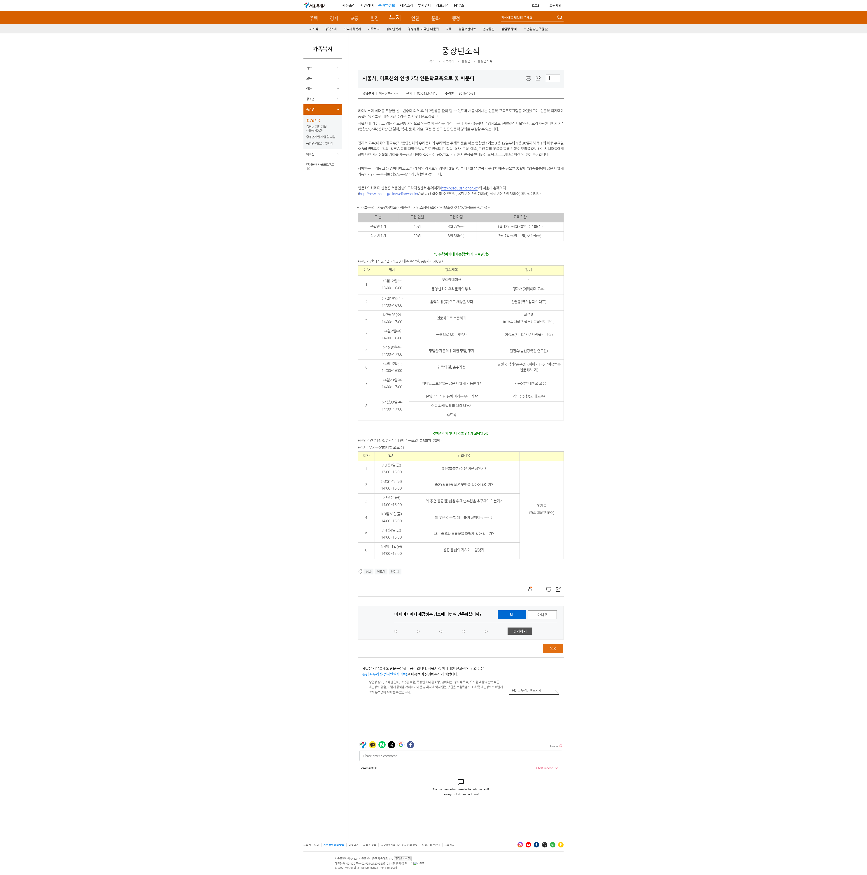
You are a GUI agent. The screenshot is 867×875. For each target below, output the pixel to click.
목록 (553, 648)
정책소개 (331, 29)
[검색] (560, 17)
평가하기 (520, 631)
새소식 (313, 29)
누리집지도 (451, 845)
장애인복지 (393, 29)
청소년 (310, 99)
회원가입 (555, 5)
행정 (456, 18)
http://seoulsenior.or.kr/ (459, 188)
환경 (375, 18)
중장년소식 (313, 120)
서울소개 (406, 5)
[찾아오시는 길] (403, 858)
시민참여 (367, 5)
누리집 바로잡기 (431, 845)
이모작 (381, 571)
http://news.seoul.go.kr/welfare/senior (388, 193)
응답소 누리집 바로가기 (526, 690)
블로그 (552, 844)
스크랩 (538, 78)
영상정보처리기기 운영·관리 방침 (399, 845)
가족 (309, 68)
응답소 (459, 5)
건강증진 (488, 29)
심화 (368, 571)
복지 (395, 18)
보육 (309, 78)
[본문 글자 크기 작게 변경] (556, 78)
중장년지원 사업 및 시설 (320, 137)
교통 (354, 18)
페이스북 (536, 844)
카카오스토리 (561, 844)
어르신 (310, 154)
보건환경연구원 (534, 29)
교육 (449, 29)
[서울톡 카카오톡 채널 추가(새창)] (418, 863)
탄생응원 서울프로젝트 (320, 164)
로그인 (536, 5)
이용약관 (354, 845)
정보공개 (442, 5)
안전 (415, 18)
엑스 (544, 844)
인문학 (395, 571)
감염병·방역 (509, 29)
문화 (435, 18)
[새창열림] (528, 78)
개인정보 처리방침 (334, 845)
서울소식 (349, 5)
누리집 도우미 (311, 845)
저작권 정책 (369, 845)
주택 (314, 18)
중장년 (310, 109)
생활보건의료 (467, 29)
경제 (334, 18)
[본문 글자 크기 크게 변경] (549, 78)
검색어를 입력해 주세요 (516, 17)
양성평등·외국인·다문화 (423, 29)
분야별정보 (386, 5)
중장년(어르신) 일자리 (319, 143)
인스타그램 (520, 844)
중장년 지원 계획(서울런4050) (316, 128)
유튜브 (528, 844)
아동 (309, 88)
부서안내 (424, 5)
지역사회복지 (352, 29)
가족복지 (374, 29)
